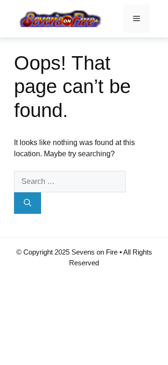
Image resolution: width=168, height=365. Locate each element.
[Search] (27, 203)
